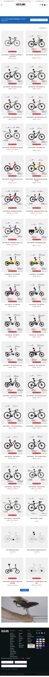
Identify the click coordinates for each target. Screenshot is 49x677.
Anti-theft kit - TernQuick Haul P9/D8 (12, 395)
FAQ (20, 641)
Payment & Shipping (29, 640)
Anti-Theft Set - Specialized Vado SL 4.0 (12, 242)
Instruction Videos (21, 639)
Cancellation (30, 643)
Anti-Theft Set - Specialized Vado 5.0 (12, 211)
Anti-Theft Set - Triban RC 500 (36, 486)
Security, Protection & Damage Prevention (12, 647)
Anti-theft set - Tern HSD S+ (12, 335)
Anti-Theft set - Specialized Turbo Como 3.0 (12, 179)
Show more (24, 590)
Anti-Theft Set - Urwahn (36, 518)
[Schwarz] (35, 490)
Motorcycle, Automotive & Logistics (13, 636)
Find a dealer (21, 645)
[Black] (12, 246)
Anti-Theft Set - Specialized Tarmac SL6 (12, 147)
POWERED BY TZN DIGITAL (42, 673)
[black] (12, 151)
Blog (20, 635)
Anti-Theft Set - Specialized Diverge (12, 117)
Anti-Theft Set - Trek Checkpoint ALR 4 (37, 395)
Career (20, 643)
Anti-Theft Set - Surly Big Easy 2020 (36, 242)
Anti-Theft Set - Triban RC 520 (12, 518)
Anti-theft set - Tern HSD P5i (36, 304)
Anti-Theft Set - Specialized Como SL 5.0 (36, 54)
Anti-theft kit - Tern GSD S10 (36, 274)
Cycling (11, 633)
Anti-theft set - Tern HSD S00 (36, 335)
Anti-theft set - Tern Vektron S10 (36, 365)
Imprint (28, 638)
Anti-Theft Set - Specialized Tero (36, 147)
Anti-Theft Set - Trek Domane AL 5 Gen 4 (36, 426)
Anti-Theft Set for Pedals (12, 550)
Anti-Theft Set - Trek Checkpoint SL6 (12, 426)
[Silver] (11, 246)
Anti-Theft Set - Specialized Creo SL (12, 86)
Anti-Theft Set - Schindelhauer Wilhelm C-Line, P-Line (12, 55)
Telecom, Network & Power (12, 641)
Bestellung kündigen (31, 646)
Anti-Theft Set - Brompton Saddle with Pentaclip (12, 582)
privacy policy (14, 669)
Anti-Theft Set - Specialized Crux (36, 86)
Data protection (30, 636)
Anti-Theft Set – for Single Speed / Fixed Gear (36, 582)
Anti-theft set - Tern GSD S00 (12, 274)
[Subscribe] (26, 666)
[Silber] (37, 490)
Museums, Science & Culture (13, 655)
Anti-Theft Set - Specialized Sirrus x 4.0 (37, 117)
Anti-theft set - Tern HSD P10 (12, 304)
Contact (20, 636)
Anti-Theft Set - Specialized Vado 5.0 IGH (36, 211)
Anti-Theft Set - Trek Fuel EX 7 (12, 456)
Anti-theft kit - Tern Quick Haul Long (12, 365)
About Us (21, 633)
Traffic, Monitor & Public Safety (13, 652)
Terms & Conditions (29, 634)
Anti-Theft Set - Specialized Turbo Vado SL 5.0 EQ (37, 179)
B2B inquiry (21, 646)
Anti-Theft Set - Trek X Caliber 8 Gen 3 (36, 456)
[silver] (11, 151)
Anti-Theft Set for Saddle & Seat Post (36, 550)
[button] (40, 5)
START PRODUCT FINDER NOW (39, 19)
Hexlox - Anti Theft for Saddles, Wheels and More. (15, 673)
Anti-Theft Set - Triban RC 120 (12, 486)
